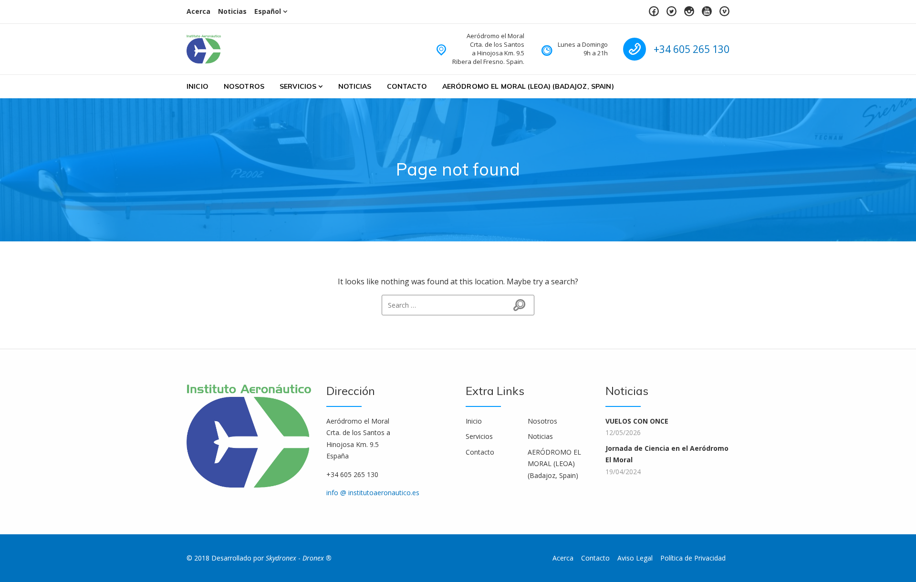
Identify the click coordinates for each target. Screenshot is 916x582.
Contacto (407, 86)
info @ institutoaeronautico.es (372, 492)
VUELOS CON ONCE (636, 421)
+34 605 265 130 (691, 49)
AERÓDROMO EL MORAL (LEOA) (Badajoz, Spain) (528, 86)
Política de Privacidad (693, 557)
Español (267, 11)
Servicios (298, 86)
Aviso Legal (635, 557)
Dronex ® (317, 557)
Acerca (198, 11)
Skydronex (281, 557)
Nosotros (244, 86)
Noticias (232, 11)
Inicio (197, 86)
